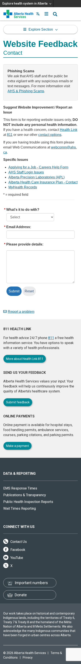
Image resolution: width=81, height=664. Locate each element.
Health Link (68, 130)
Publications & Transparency (24, 495)
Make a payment (17, 446)
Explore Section (41, 29)
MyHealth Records (22, 187)
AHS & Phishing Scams (26, 91)
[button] (46, 14)
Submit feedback (18, 402)
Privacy (28, 657)
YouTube (16, 558)
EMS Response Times (20, 488)
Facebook (17, 550)
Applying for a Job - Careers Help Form (38, 167)
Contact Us (18, 542)
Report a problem (21, 311)
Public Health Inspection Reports (28, 502)
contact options (49, 135)
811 (10, 135)
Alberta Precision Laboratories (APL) (36, 177)
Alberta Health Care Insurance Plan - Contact (43, 182)
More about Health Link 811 (24, 359)
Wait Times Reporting (19, 508)
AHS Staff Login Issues (26, 172)
